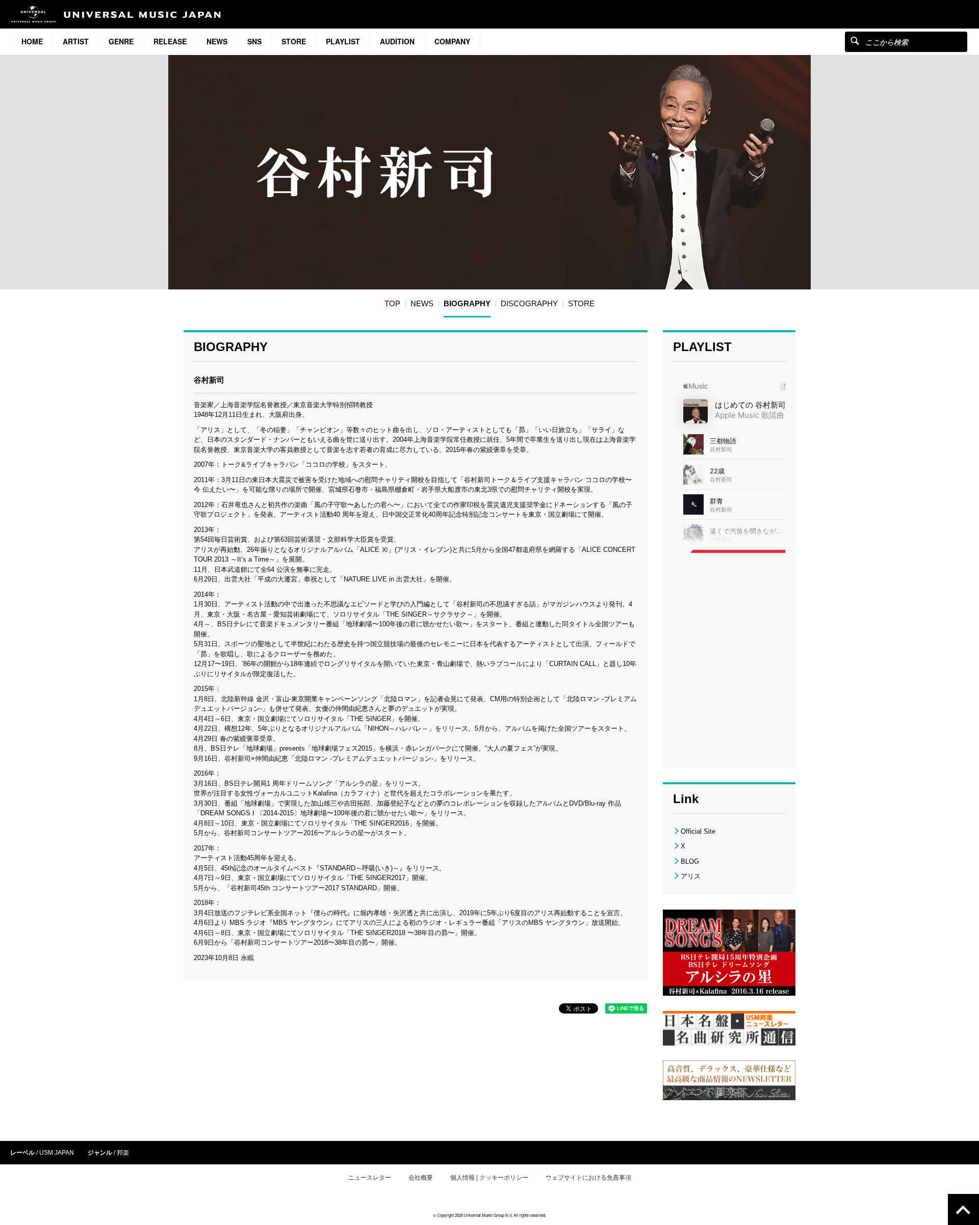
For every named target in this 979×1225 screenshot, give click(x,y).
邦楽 (123, 1152)
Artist (76, 41)
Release (170, 41)
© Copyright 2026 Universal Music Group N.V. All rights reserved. (489, 1215)
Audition (397, 41)
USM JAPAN (56, 1152)
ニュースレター (369, 1178)
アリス (691, 876)
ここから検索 (855, 40)
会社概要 (420, 1178)
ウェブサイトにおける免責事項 (588, 1178)
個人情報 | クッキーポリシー (489, 1178)
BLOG (690, 861)
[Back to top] (963, 1209)
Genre (121, 41)
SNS (254, 41)
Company (452, 41)
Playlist (343, 41)
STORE (293, 41)
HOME (32, 41)
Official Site (698, 831)
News (217, 41)
